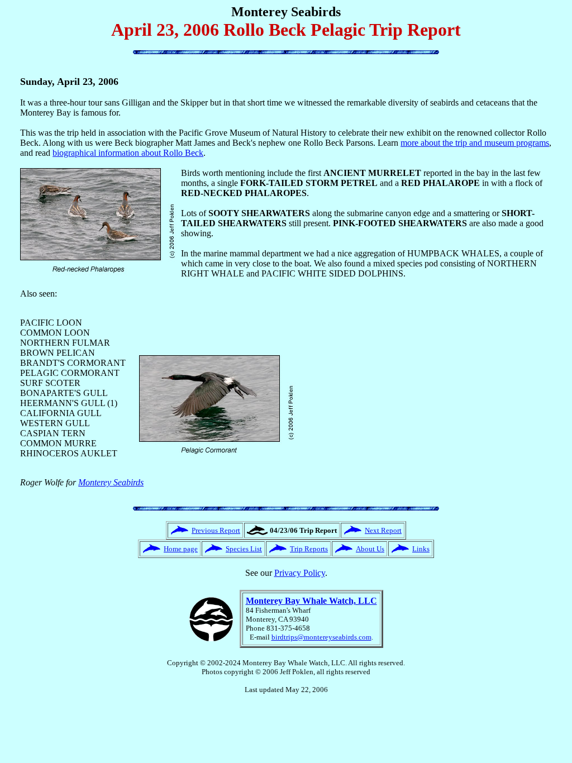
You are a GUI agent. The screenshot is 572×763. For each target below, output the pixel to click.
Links (421, 549)
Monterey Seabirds (111, 482)
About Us (370, 549)
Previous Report (216, 530)
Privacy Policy (299, 573)
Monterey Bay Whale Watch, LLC (311, 600)
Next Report (383, 530)
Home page (181, 549)
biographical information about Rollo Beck (128, 153)
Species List (244, 549)
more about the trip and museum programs (475, 142)
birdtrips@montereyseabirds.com (321, 637)
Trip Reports (309, 549)
